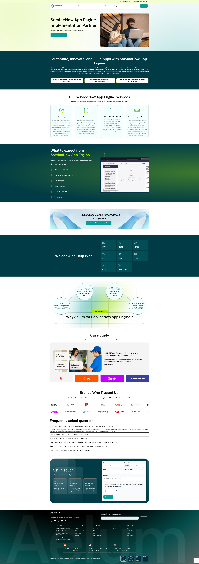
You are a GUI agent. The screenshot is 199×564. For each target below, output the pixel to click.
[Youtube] (55, 521)
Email (105, 469)
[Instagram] (58, 521)
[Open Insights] (119, 6)
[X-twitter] (65, 521)
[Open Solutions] (92, 6)
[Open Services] (83, 6)
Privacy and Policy (120, 484)
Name (105, 463)
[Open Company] (111, 6)
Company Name (129, 469)
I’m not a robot (110, 491)
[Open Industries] (102, 6)
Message (106, 475)
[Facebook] (62, 521)
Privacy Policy (96, 558)
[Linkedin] (51, 521)
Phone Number (128, 463)
